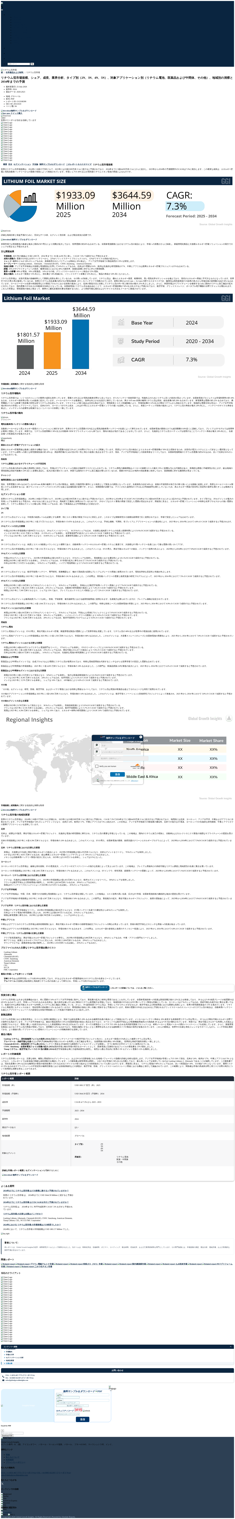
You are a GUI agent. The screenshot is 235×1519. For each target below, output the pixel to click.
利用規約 (10, 1460)
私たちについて (13, 1457)
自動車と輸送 (18, 25)
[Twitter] (2, 1484)
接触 (10, 59)
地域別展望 (10, 1360)
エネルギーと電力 (20, 30)
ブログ (10, 48)
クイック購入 (16, 113)
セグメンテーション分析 (15, 1357)
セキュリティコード (65, 1411)
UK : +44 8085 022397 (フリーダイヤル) (56, 7)
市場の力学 (10, 1355)
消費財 (15, 43)
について (11, 53)
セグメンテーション (22, 164)
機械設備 (16, 22)
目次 (10, 164)
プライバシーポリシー (15, 1462)
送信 (117, 774)
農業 (14, 35)
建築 (14, 40)
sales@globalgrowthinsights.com (17, 1380)
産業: (10, 15)
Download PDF (7, 1436)
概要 (5, 164)
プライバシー (134, 780)
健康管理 (16, 20)
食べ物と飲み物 (19, 27)
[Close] (112, 1388)
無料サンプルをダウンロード (52, 164)
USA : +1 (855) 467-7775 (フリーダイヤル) (21, 7)
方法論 (35, 164)
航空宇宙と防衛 (19, 33)
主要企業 (9, 1363)
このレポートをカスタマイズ (79, 164)
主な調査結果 (11, 1349)
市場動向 (9, 1352)
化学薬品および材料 (21, 38)
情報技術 (16, 17)
